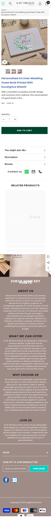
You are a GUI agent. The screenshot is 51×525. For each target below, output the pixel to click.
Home (3, 10)
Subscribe (39, 468)
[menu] (3, 3)
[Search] (10, 3)
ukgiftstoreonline (33, 502)
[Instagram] (14, 480)
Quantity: (5, 114)
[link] (25, 246)
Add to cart (24, 130)
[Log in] (40, 3)
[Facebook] (6, 480)
